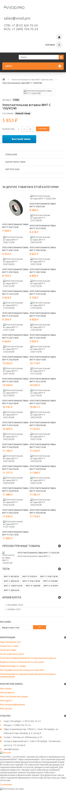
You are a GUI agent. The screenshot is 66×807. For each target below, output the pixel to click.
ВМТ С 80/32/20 (11, 581)
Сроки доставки (8, 650)
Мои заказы (6, 688)
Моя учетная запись (11, 684)
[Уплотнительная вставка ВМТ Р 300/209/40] (16, 480)
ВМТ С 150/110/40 (49, 576)
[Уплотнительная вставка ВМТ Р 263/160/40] (16, 415)
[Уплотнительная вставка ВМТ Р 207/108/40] (43, 218)
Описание (11, 154)
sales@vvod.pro (17, 18)
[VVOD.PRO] (33, 9)
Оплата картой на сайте (12, 654)
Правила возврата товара (13, 666)
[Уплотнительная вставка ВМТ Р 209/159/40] (43, 261)
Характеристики (15, 162)
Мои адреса (6, 700)
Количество (8, 129)
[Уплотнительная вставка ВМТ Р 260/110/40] (43, 349)
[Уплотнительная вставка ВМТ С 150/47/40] (39, 92)
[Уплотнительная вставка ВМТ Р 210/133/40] (43, 283)
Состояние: (8, 113)
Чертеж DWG (12, 169)
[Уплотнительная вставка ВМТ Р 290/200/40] (16, 436)
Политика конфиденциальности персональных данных (28, 658)
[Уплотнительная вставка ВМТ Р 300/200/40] (43, 458)
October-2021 (14, 609)
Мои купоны (6, 708)
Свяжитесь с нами (9, 646)
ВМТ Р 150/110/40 (31, 581)
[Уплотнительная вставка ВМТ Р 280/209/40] (43, 415)
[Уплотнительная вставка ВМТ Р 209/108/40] (16, 261)
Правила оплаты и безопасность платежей (22, 662)
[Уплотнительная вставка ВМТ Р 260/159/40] (16, 371)
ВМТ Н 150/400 (50, 581)
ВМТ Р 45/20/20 (11, 576)
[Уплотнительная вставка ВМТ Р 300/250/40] (16, 502)
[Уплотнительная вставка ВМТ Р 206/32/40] (43, 197)
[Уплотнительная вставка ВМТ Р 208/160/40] (43, 240)
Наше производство (10, 642)
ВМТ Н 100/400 (33, 586)
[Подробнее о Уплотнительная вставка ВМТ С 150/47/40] (8, 557)
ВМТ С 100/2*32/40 (13, 586)
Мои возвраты (7, 692)
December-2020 (15, 605)
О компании (6, 784)
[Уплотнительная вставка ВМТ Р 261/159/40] (43, 371)
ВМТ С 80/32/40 (11, 590)
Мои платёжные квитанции (14, 696)
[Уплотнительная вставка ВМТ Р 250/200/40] (16, 349)
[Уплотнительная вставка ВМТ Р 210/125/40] (16, 283)
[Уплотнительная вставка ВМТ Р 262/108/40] (16, 393)
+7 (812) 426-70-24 (25, 25)
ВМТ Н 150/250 (29, 576)
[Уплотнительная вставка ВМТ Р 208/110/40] (16, 240)
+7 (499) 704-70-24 (25, 29)
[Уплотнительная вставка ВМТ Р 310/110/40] (16, 524)
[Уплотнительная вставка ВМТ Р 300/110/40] (43, 436)
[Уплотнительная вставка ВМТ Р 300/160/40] (16, 458)
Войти (59, 37)
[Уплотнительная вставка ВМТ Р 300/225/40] (43, 480)
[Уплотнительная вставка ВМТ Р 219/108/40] (43, 305)
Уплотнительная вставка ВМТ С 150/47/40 (38, 553)
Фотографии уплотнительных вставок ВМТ (22, 670)
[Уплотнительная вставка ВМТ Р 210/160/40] (16, 305)
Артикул (6, 100)
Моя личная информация (12, 704)
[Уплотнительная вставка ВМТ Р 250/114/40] (16, 327)
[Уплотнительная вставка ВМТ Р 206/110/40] (16, 207)
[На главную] (3, 79)
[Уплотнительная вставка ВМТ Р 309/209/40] (43, 502)
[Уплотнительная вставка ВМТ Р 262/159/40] (43, 393)
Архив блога (11, 597)
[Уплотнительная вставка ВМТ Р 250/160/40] (43, 327)
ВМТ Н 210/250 (51, 586)
